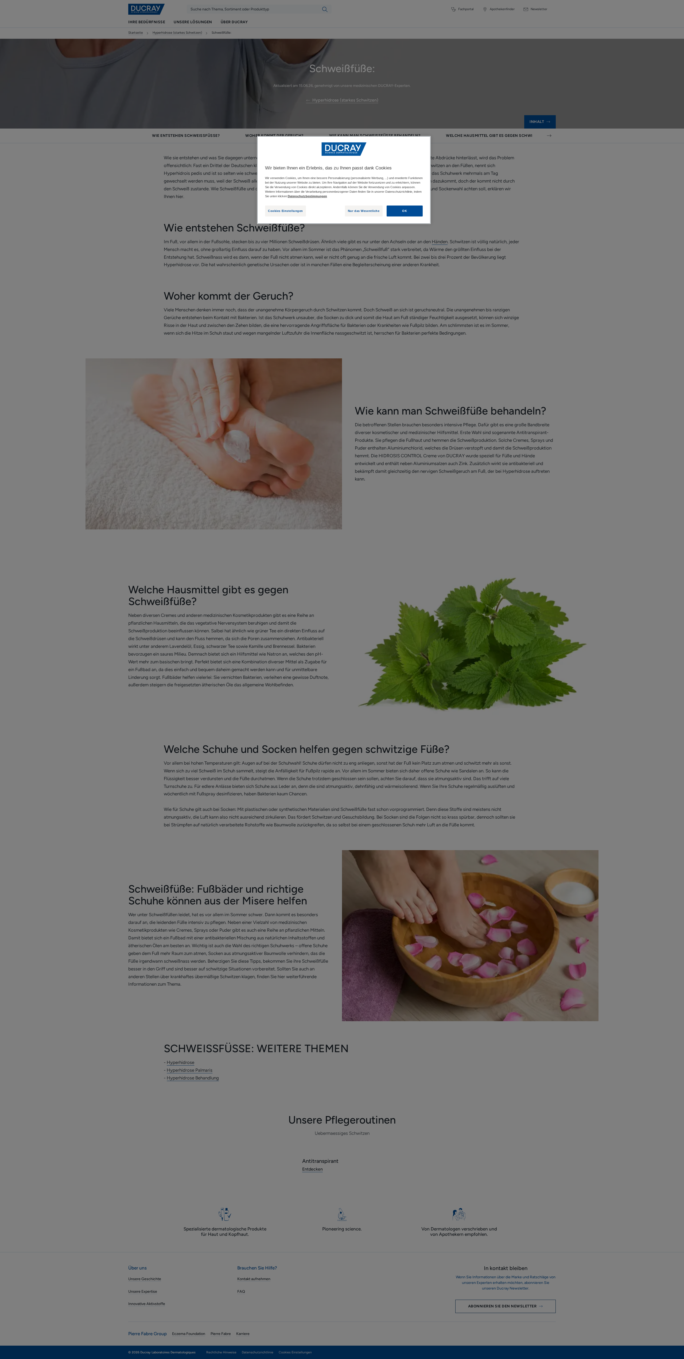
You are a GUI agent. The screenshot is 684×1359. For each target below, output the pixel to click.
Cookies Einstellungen (285, 210)
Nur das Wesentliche (364, 210)
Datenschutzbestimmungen (307, 196)
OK (404, 210)
